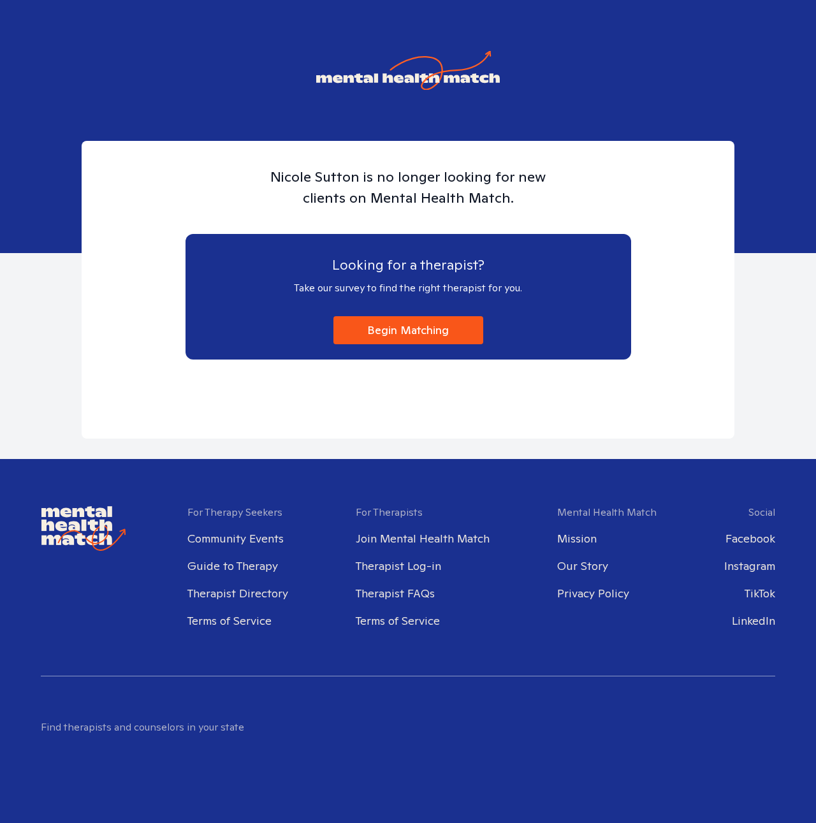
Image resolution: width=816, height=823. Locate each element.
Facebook (750, 538)
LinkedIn (753, 620)
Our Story (582, 565)
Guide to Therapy (232, 565)
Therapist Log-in (398, 565)
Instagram (749, 565)
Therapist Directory (237, 593)
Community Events (235, 538)
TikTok (760, 593)
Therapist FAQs (395, 593)
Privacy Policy (593, 593)
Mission (577, 538)
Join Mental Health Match (423, 538)
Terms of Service (229, 620)
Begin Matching (408, 330)
